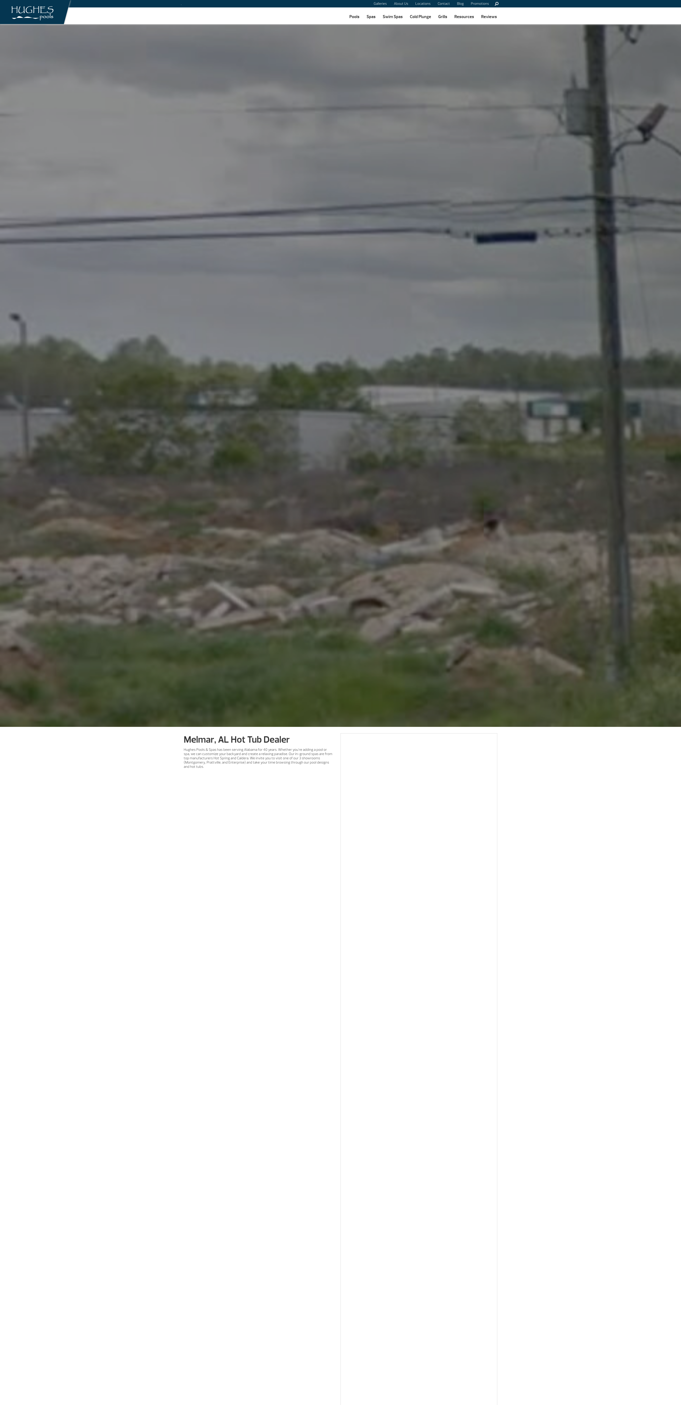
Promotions (480, 3)
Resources (464, 16)
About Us (401, 3)
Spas (371, 16)
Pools (354, 16)
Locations (423, 3)
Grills (442, 16)
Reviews (489, 16)
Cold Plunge (420, 16)
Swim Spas (393, 16)
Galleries (380, 3)
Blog (460, 3)
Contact (444, 3)
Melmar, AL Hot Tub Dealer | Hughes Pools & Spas (31, 12)
